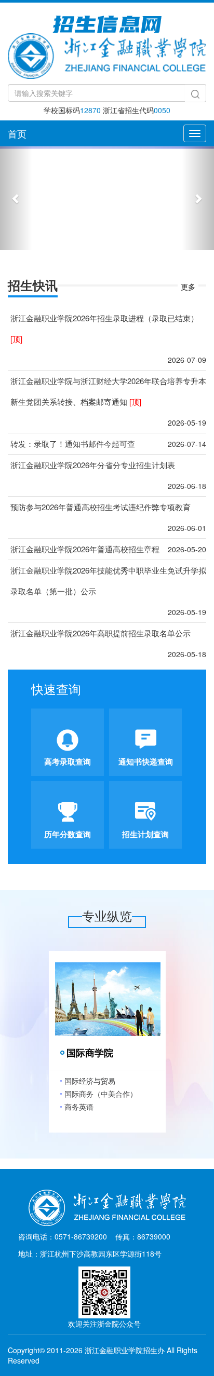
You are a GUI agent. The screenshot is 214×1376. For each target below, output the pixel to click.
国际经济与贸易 (89, 1080)
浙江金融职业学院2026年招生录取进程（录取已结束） (104, 328)
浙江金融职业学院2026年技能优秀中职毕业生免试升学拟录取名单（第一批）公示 (108, 580)
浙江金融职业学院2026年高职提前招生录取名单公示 (100, 633)
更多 (188, 286)
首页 (17, 133)
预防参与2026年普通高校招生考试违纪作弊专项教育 (100, 506)
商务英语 (78, 1106)
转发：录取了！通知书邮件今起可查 (72, 443)
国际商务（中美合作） (100, 1093)
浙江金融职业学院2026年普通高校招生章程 (84, 548)
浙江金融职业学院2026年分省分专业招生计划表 (92, 464)
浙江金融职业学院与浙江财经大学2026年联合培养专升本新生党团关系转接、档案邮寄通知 (108, 391)
